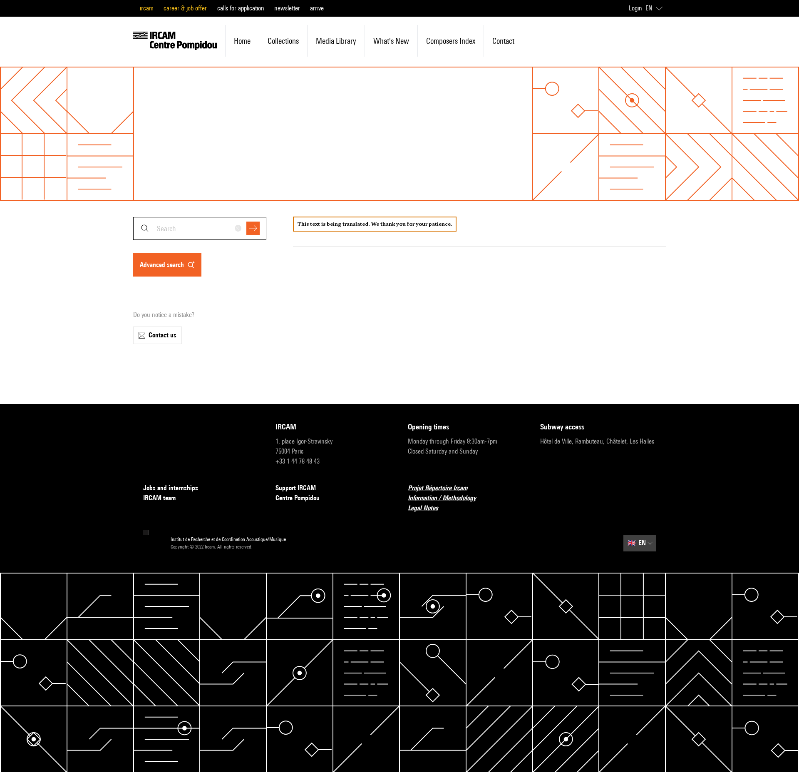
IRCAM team (159, 498)
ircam (147, 8)
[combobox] (199, 228)
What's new (391, 40)
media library (336, 40)
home (242, 40)
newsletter (287, 8)
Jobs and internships (170, 488)
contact (503, 40)
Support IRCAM (295, 488)
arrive (317, 8)
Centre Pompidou (297, 498)
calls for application (240, 8)
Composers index (450, 40)
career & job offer (185, 8)
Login (635, 8)
